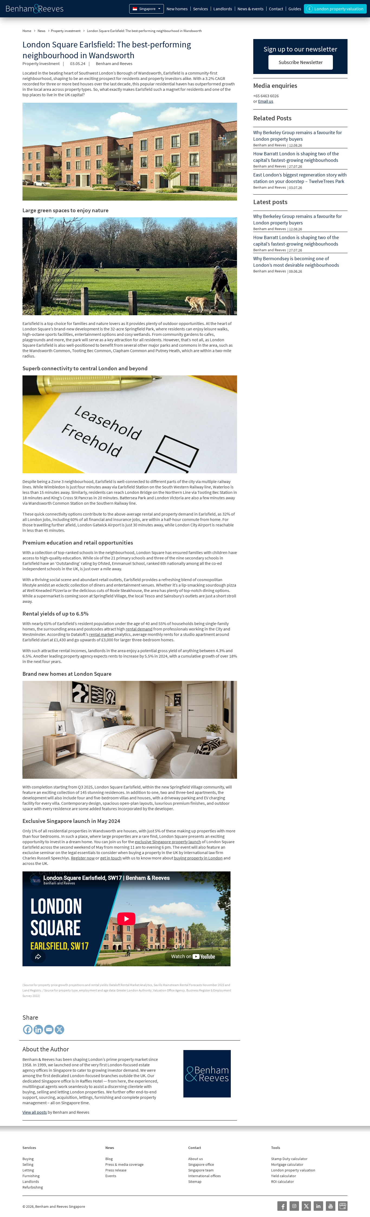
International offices (204, 1175)
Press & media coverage (124, 1164)
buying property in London (198, 858)
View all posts (34, 1112)
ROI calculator (282, 1181)
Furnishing (31, 1175)
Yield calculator (283, 1175)
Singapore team (201, 1170)
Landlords (222, 8)
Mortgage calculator (287, 1164)
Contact (276, 8)
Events (110, 1175)
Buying (28, 1158)
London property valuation (293, 1170)
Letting (28, 1170)
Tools (275, 1147)
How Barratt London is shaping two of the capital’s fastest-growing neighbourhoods (296, 156)
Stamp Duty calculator (289, 1158)
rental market (101, 634)
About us (195, 1158)
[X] (59, 1029)
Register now (83, 858)
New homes (177, 8)
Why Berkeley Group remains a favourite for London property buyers (297, 135)
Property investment (65, 30)
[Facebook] (28, 1029)
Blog (109, 1158)
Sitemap (195, 1181)
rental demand (139, 629)
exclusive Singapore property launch (168, 841)
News (41, 30)
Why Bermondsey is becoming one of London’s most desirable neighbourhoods (296, 261)
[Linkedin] (38, 1029)
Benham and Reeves (114, 63)
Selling (27, 1164)
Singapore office (201, 1164)
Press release (115, 1170)
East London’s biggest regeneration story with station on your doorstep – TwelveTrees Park (300, 178)
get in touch (111, 858)
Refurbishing (32, 1187)
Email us (265, 101)
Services (200, 8)
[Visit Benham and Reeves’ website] (207, 1073)
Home (26, 30)
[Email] (49, 1029)
